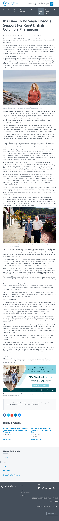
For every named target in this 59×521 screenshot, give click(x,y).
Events (5, 466)
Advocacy (9, 9)
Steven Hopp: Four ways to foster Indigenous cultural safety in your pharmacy (15, 430)
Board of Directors (25, 492)
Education (16, 9)
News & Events (40, 10)
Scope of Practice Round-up (11, 475)
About (4, 9)
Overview (6, 457)
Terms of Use (39, 506)
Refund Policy (55, 506)
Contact (54, 9)
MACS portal (47, 3)
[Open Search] (54, 3)
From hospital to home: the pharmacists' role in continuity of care (43, 430)
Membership (34, 9)
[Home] (12, 3)
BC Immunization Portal (41, 4)
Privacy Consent (46, 506)
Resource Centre (29, 3)
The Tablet (6, 470)
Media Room (34, 3)
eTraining (22, 490)
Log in (52, 3)
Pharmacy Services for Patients (24, 10)
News (5, 462)
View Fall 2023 (9, 408)
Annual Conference (47, 10)
